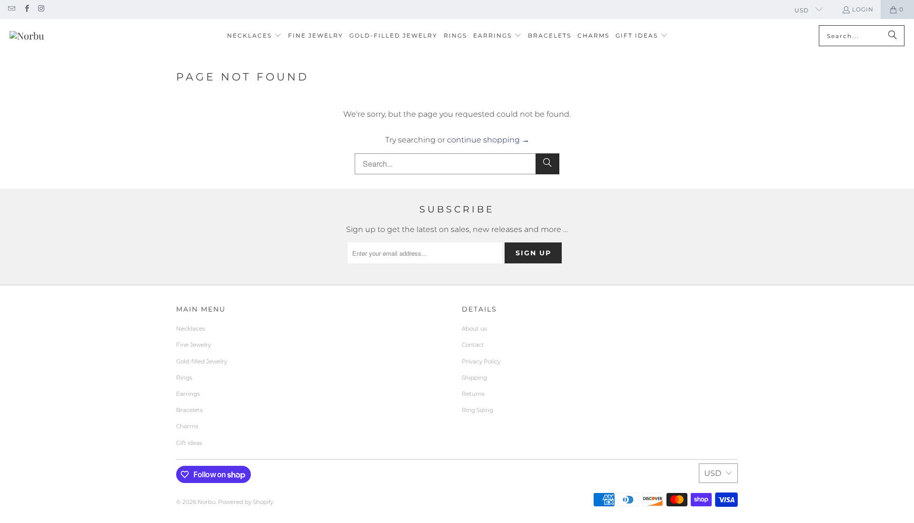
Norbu (207, 501)
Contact (473, 344)
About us (474, 328)
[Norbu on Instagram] (41, 9)
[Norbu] (27, 35)
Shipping (474, 377)
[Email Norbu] (11, 9)
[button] (254, 36)
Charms (187, 426)
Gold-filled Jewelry (201, 361)
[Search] (892, 35)
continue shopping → (488, 139)
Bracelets (189, 409)
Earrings (188, 393)
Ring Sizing (477, 409)
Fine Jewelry (193, 344)
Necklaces (190, 328)
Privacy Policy (481, 361)
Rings (184, 377)
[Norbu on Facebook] (26, 9)
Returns (473, 393)
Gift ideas (189, 442)
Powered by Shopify (245, 501)
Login (863, 9)
